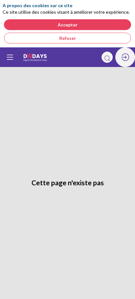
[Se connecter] (125, 57)
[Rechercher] (107, 57)
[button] (10, 57)
